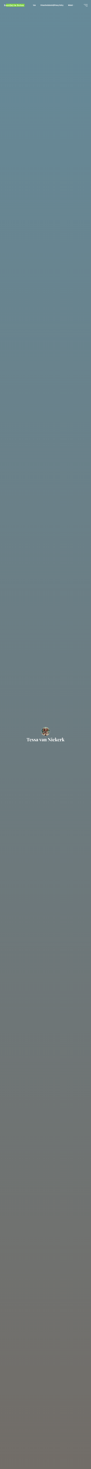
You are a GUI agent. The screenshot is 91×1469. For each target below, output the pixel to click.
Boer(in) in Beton (14, 5)
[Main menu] (86, 5)
